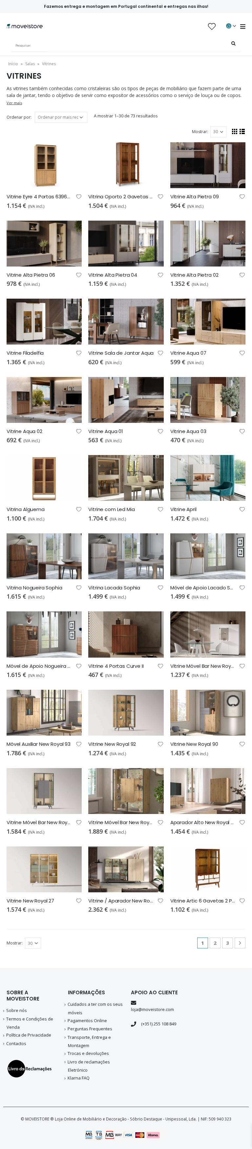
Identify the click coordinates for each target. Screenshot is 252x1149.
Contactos (16, 1043)
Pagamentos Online (87, 1020)
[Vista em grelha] (235, 131)
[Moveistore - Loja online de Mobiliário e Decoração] (25, 26)
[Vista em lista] (242, 131)
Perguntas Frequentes (90, 1029)
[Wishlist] (211, 26)
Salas (30, 64)
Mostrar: (200, 131)
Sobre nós (16, 1010)
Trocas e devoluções (88, 1053)
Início (13, 64)
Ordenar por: (19, 117)
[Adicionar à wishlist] (78, 196)
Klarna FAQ (79, 1078)
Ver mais (14, 102)
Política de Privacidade (28, 1035)
